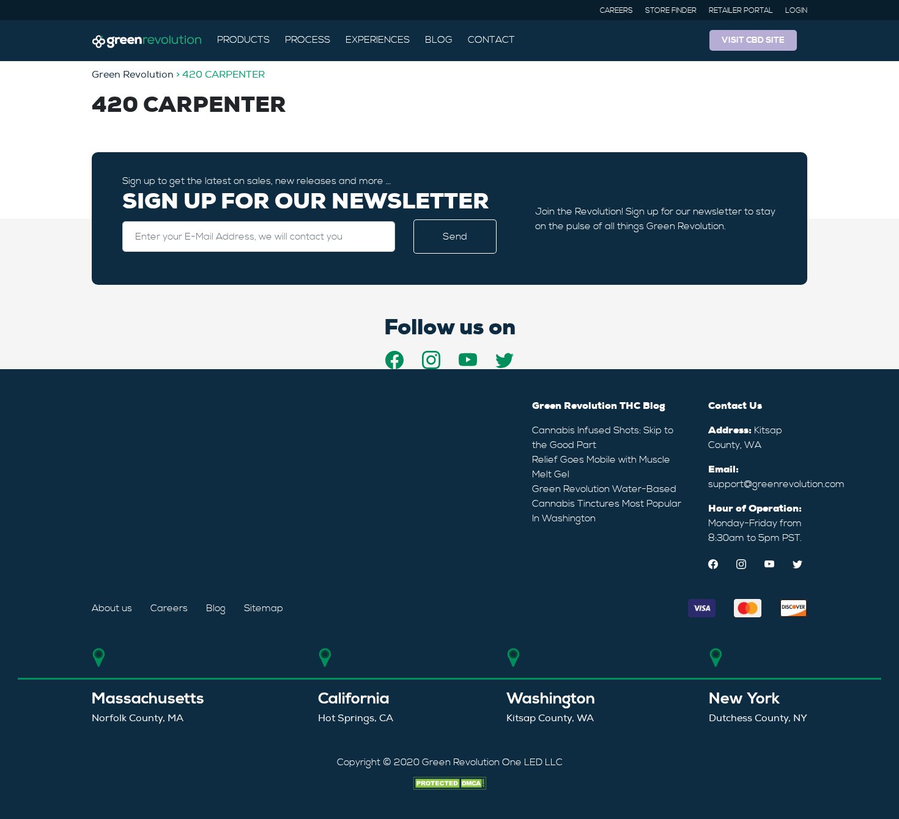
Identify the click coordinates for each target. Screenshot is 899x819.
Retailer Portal (741, 10)
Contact (491, 40)
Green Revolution (133, 74)
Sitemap (263, 608)
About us (112, 608)
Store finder (671, 10)
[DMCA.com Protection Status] (449, 782)
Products (243, 40)
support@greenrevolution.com (776, 484)
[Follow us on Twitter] (504, 360)
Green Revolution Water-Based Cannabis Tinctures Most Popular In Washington (606, 503)
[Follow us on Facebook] (394, 360)
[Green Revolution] (147, 40)
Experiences (378, 40)
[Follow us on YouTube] (468, 360)
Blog (439, 40)
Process (307, 40)
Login (796, 10)
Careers (616, 10)
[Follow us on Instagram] (431, 360)
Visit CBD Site (753, 40)
